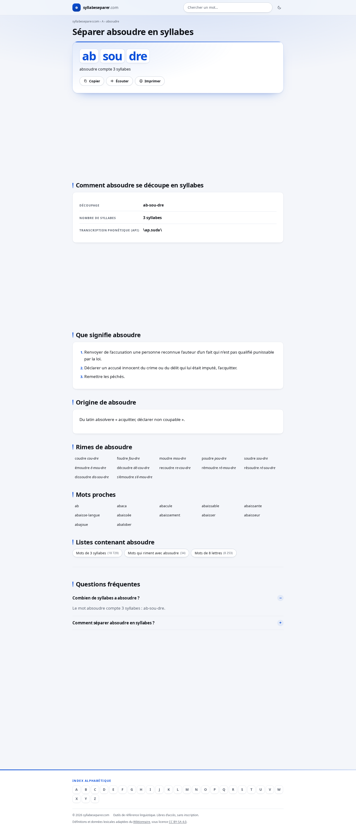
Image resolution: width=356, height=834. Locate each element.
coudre (87, 458)
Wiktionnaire (141, 822)
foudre (128, 458)
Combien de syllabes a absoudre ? (105, 598)
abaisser (209, 515)
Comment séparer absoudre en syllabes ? (113, 623)
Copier (94, 81)
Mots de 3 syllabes (97, 553)
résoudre (259, 467)
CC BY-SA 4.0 (177, 822)
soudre (256, 458)
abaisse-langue (87, 515)
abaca (122, 506)
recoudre (175, 467)
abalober (124, 524)
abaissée (124, 515)
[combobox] (227, 7)
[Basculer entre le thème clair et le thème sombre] (279, 7)
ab (77, 506)
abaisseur (252, 515)
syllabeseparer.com (85, 21)
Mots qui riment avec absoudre (157, 553)
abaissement (169, 515)
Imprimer (153, 81)
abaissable (210, 506)
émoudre (90, 467)
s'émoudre (134, 477)
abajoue (81, 524)
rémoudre (219, 467)
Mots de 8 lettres (214, 553)
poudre (214, 458)
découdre (133, 467)
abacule (165, 506)
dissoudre (92, 477)
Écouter (122, 81)
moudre (172, 458)
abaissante (253, 506)
